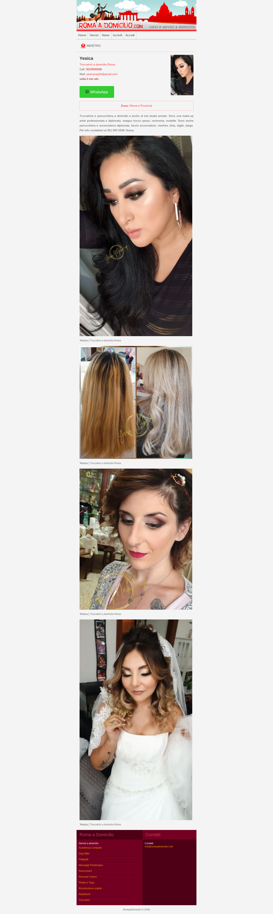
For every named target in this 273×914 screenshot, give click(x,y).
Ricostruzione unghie (90, 888)
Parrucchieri (85, 871)
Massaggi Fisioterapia (91, 865)
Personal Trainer (88, 876)
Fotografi (83, 859)
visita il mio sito (89, 78)
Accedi (130, 35)
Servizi (94, 35)
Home (82, 35)
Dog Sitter (84, 853)
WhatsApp (98, 92)
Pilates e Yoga (86, 882)
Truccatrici (84, 900)
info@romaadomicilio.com (159, 846)
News (106, 35)
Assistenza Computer (90, 847)
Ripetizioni (84, 894)
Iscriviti (117, 35)
